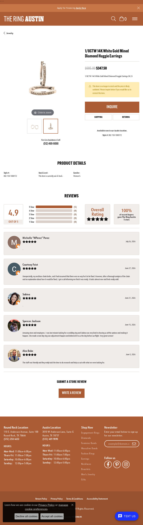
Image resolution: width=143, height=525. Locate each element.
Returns (126, 117)
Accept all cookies (52, 516)
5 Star (31, 206)
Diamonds (86, 437)
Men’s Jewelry (88, 474)
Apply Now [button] (81, 8)
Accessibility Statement (97, 498)
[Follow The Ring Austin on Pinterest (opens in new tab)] (117, 464)
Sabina (26, 294)
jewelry (9, 33)
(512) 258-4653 (11, 438)
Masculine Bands (89, 448)
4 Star (31, 210)
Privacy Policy (57, 498)
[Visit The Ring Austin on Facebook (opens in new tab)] (108, 464)
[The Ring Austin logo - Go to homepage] (24, 19)
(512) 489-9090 (50, 143)
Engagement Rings (90, 432)
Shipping (98, 117)
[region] (42, 78)
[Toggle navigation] (134, 19)
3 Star (31, 214)
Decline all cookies (26, 516)
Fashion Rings (88, 453)
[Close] (138, 8)
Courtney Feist (30, 264)
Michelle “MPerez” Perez (36, 238)
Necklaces (86, 463)
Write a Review (71, 393)
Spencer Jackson (32, 321)
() (75, 206)
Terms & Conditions (74, 498)
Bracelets (85, 469)
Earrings (85, 458)
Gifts (83, 479)
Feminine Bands (89, 443)
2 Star (31, 218)
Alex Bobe (28, 351)
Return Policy (41, 498)
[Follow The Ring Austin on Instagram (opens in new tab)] (126, 464)
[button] (113, 19)
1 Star (31, 221)
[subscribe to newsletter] (134, 444)
